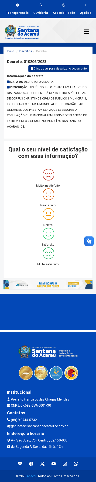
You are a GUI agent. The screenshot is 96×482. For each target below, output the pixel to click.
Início (10, 51)
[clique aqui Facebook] (31, 464)
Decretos (25, 51)
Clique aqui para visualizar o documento (60, 68)
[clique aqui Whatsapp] (76, 464)
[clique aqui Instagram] (65, 464)
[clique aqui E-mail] (20, 464)
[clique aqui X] (42, 464)
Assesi (31, 476)
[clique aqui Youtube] (54, 464)
